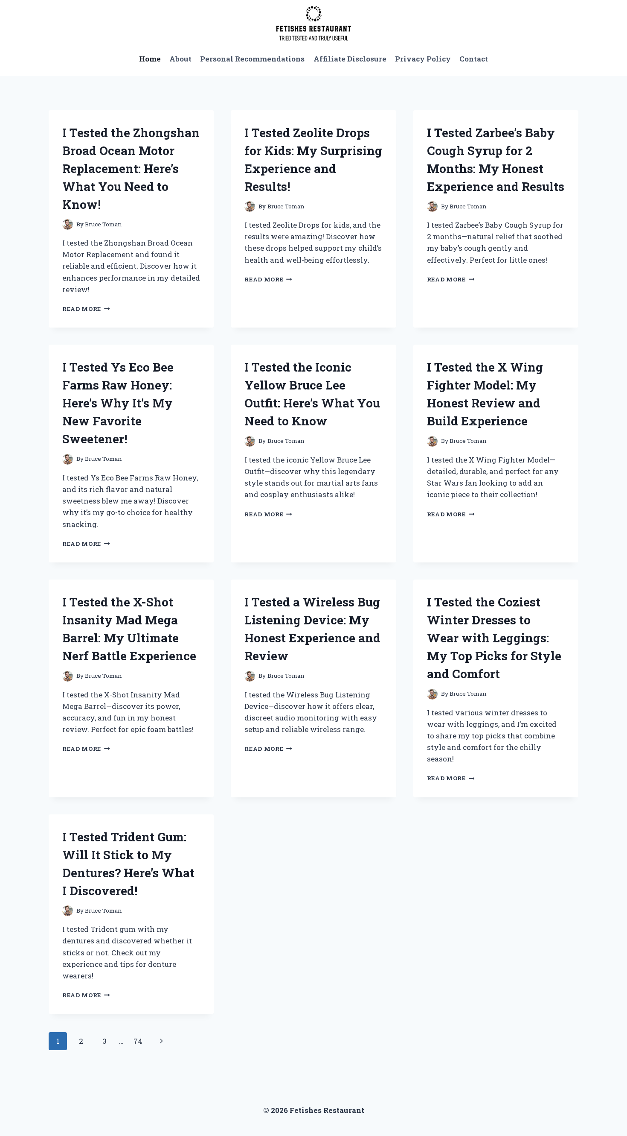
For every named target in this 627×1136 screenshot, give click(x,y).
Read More (86, 309)
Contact (473, 59)
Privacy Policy (423, 59)
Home (150, 59)
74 (138, 1041)
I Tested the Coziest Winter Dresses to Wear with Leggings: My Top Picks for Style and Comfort (494, 638)
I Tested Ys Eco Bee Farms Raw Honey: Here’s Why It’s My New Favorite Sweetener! (118, 403)
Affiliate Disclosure (350, 59)
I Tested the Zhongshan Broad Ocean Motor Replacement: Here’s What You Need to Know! (131, 168)
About (180, 59)
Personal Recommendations (252, 59)
